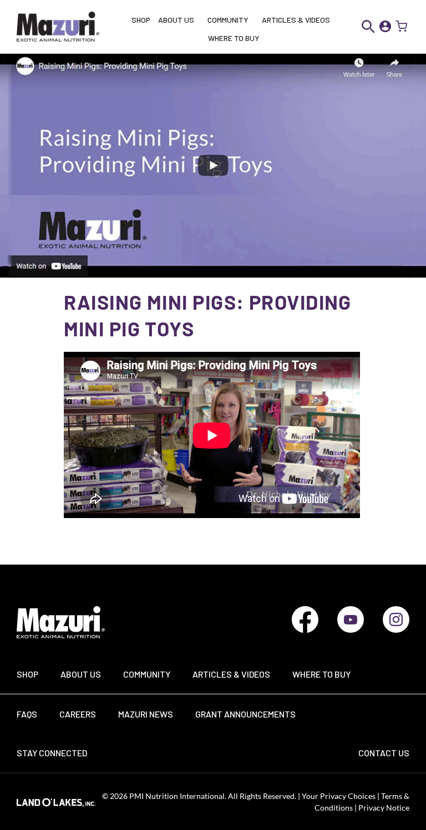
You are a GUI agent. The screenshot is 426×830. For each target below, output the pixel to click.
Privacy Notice (383, 807)
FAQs (27, 714)
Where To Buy (321, 674)
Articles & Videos (231, 674)
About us (80, 674)
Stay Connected (52, 752)
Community (146, 674)
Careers (77, 714)
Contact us (383, 752)
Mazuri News (145, 714)
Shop (27, 674)
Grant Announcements (245, 714)
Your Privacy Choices (338, 796)
